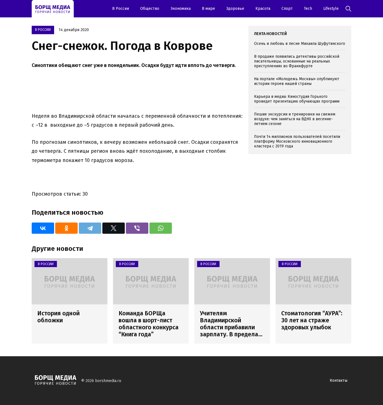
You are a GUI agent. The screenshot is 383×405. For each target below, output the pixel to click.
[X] (113, 228)
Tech (308, 8)
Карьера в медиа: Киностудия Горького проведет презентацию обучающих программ (297, 99)
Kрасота (262, 8)
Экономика (180, 8)
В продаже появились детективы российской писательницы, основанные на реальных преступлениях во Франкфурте (296, 61)
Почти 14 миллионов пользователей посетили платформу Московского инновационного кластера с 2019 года (297, 141)
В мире (208, 8)
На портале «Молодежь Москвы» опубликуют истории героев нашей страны (296, 81)
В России (120, 8)
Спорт (287, 8)
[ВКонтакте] (43, 228)
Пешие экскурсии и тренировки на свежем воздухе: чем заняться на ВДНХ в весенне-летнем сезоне (294, 119)
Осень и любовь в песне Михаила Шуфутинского (299, 43)
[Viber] (137, 228)
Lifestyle (331, 8)
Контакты (338, 380)
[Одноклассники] (66, 228)
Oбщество (149, 8)
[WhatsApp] (160, 228)
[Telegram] (90, 228)
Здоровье (235, 8)
